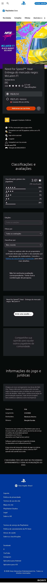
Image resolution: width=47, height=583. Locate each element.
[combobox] (23, 222)
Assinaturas (38, 18)
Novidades (7, 18)
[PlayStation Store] (10, 10)
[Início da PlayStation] (23, 3)
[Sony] (42, 582)
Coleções (17, 18)
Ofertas (27, 18)
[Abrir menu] (2, 3)
